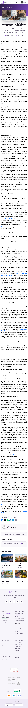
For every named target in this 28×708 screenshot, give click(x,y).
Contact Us (17, 655)
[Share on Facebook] (2, 520)
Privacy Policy (18, 646)
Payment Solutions (6, 647)
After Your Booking (19, 618)
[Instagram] (10, 601)
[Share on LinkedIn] (10, 520)
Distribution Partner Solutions (19, 630)
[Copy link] (16, 520)
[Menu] (25, 2)
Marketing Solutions (19, 633)
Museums (4, 622)
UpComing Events (19, 613)
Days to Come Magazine (20, 611)
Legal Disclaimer (19, 644)
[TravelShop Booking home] (6, 2)
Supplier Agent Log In (7, 656)
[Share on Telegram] (13, 520)
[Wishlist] (19, 2)
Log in (20, 543)
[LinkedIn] (21, 601)
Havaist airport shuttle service (10, 155)
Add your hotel (5, 662)
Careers (3, 613)
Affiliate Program (19, 628)
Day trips (11, 7)
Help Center (18, 657)
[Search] (16, 2)
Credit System (18, 648)
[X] (14, 601)
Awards (3, 624)
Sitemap (17, 650)
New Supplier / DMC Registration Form (6, 653)
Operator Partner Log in (7, 643)
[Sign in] (22, 2)
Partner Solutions (19, 626)
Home (3, 7)
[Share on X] (5, 520)
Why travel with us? (19, 616)
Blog (7, 7)
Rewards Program (19, 640)
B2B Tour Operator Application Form (6, 641)
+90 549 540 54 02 (21, 659)
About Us (4, 611)
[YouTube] (17, 601)
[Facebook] (6, 601)
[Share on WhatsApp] (8, 520)
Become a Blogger (6, 617)
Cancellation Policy (19, 620)
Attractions (4, 620)
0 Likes (5, 517)
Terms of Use (18, 642)
